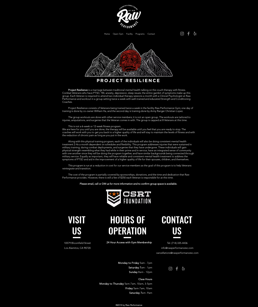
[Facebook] (188, 33)
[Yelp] (194, 33)
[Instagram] (182, 33)
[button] (140, 34)
